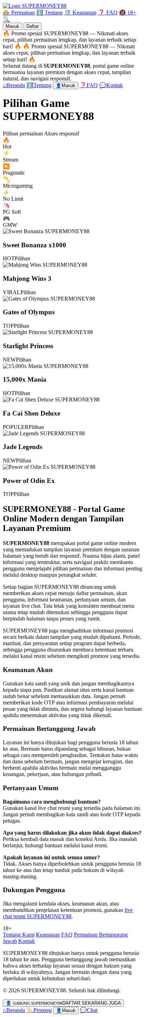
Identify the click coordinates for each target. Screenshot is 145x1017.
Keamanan (48, 935)
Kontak (26, 941)
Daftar (32, 26)
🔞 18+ (127, 13)
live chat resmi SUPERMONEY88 (68, 913)
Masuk (12, 26)
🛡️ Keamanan (80, 13)
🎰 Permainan (19, 13)
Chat (88, 1010)
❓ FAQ (108, 13)
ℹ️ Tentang (49, 13)
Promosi (39, 1010)
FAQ (66, 935)
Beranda (14, 1010)
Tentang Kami (18, 935)
